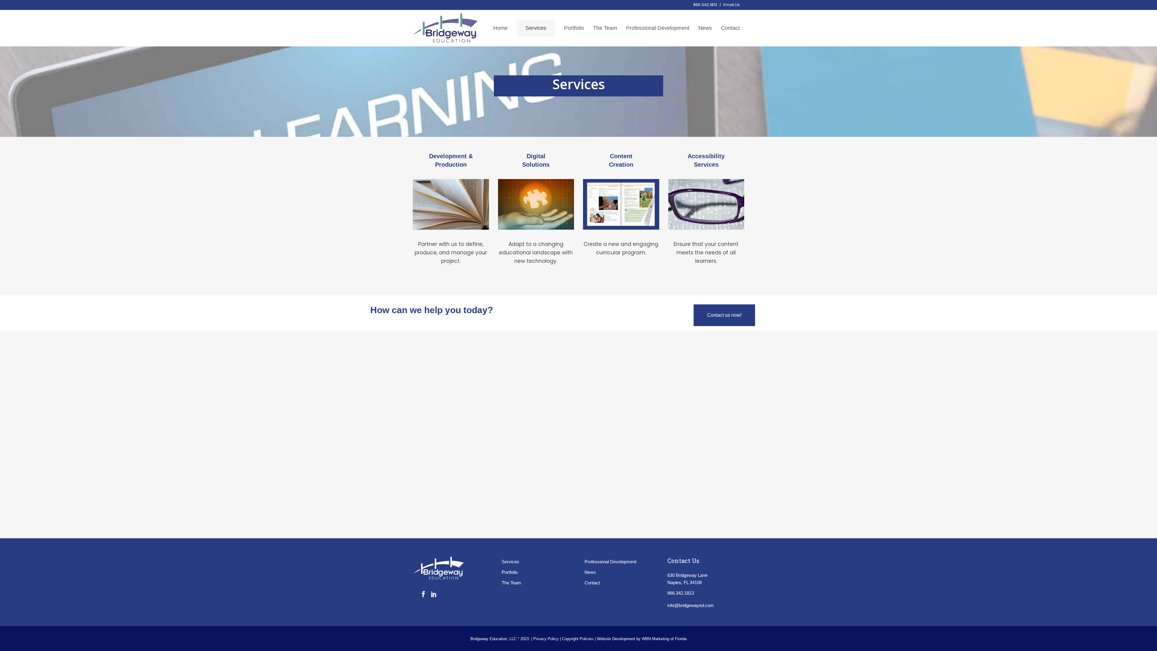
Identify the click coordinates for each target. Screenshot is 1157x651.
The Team (511, 582)
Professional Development (610, 561)
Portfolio (510, 572)
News (590, 572)
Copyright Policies (578, 639)
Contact (592, 582)
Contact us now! (724, 315)
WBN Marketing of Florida (664, 639)
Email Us (731, 5)
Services (510, 561)
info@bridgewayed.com (690, 605)
